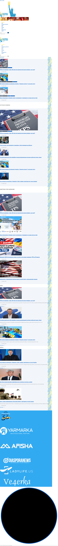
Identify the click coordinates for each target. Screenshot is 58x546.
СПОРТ (3, 53)
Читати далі (2, 306)
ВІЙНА (2, 25)
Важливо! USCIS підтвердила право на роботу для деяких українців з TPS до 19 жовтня (20, 257)
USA (2, 26)
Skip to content (2, 0)
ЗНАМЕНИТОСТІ (4, 52)
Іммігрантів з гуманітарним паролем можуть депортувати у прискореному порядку (18, 279)
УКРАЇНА (3, 27)
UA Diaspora (10, 545)
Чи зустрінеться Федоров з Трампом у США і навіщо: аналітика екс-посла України (18, 181)
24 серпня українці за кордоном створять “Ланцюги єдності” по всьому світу (17, 83)
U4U (2, 23)
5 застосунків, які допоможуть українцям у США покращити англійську (16, 145)
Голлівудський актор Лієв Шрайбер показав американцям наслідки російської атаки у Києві (20, 157)
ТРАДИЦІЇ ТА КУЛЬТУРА (5, 24)
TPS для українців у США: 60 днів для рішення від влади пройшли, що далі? (17, 69)
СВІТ (2, 28)
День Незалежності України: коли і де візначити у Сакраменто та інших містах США (18, 235)
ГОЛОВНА (3, 44)
